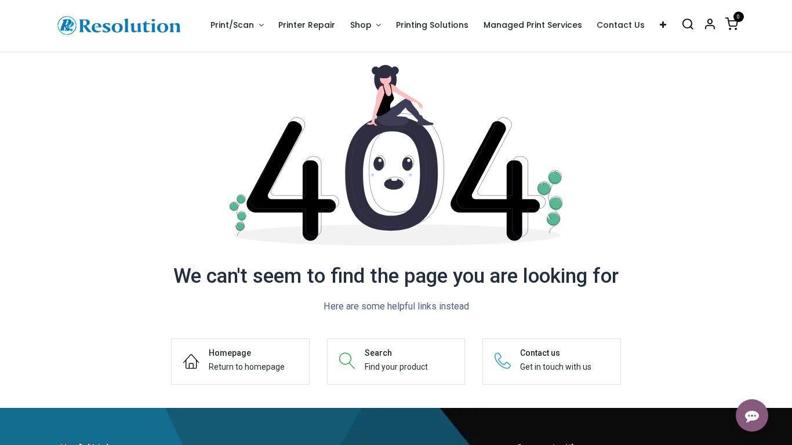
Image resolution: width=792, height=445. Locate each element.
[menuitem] (307, 25)
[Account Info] (709, 25)
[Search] (687, 25)
